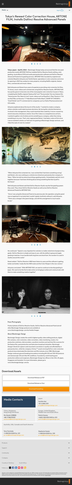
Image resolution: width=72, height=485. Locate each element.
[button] (31, 63)
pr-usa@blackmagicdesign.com (14, 435)
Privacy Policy (48, 475)
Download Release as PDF (36, 377)
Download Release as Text (36, 383)
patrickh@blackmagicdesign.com (49, 419)
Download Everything (36, 389)
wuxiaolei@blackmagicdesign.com (15, 419)
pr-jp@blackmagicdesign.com (47, 405)
